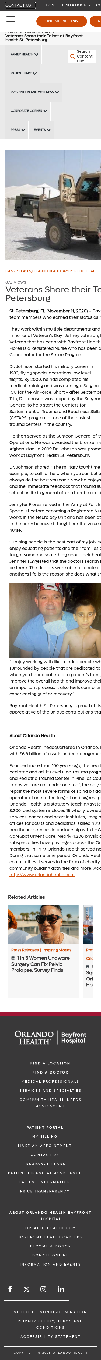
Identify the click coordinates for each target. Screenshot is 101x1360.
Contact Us (18, 5)
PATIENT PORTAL (45, 1127)
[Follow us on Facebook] (10, 1289)
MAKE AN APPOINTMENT (45, 1146)
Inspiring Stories (57, 950)
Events (40, 130)
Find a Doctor (76, 5)
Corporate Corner (26, 111)
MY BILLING (45, 1137)
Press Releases (18, 271)
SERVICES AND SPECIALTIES (51, 1091)
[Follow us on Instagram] (43, 1289)
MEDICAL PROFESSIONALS (50, 1081)
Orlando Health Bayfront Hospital (63, 271)
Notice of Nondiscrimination (50, 1312)
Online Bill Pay (61, 21)
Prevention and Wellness (32, 92)
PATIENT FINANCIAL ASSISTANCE (45, 1173)
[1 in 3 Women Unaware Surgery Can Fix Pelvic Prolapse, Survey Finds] (43, 924)
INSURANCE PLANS (45, 1164)
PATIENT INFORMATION (45, 1182)
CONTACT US (45, 1155)
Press (15, 130)
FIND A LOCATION (50, 1063)
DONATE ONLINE (50, 1255)
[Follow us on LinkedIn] (61, 1289)
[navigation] (50, 5)
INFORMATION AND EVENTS (50, 1264)
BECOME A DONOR (50, 1246)
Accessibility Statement (50, 1337)
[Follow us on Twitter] (26, 1290)
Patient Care (21, 73)
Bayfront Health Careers (50, 1237)
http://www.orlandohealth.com (42, 875)
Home (51, 5)
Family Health (22, 54)
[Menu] (10, 21)
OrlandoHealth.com (50, 1228)
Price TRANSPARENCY (45, 1191)
